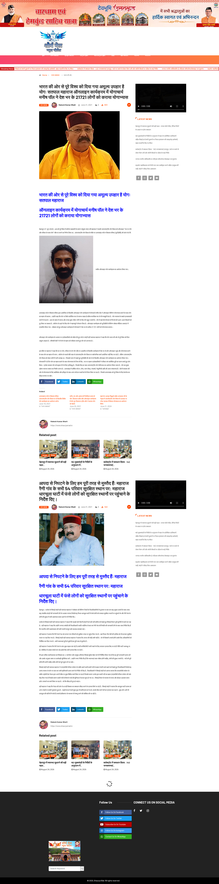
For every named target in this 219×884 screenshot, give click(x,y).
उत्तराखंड (44, 455)
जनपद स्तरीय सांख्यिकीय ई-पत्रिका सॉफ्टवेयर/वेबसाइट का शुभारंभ (130, 69)
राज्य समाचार (55, 75)
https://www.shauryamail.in (61, 425)
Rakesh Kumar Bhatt (67, 105)
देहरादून (53, 455)
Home (44, 75)
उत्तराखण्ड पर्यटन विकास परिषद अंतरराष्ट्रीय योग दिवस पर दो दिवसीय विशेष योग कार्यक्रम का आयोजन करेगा (52, 398)
